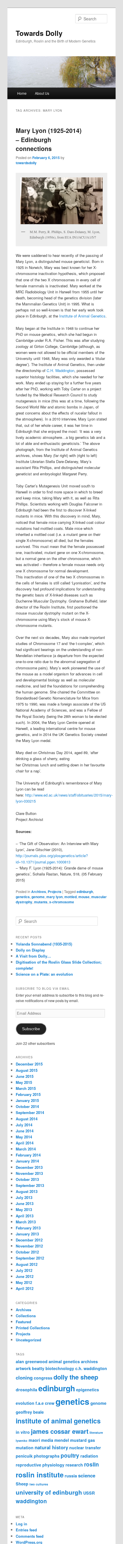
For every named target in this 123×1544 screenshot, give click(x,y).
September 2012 (30, 1258)
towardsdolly (26, 162)
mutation (24, 1447)
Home (22, 93)
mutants (40, 901)
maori (34, 1440)
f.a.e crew (44, 1403)
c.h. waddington (91, 1368)
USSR (89, 1493)
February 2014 (28, 1155)
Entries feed (26, 1530)
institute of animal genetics (58, 1420)
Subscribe (31, 1029)
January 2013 (27, 1234)
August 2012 (26, 1264)
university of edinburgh (49, 1492)
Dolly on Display (30, 950)
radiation (89, 1456)
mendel (61, 1440)
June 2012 (24, 1276)
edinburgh (85, 891)
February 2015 (28, 1094)
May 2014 (24, 1137)
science (86, 1475)
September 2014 (30, 1112)
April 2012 (24, 1288)
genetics (23, 896)
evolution (25, 1403)
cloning (24, 1377)
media (47, 1440)
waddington (31, 1501)
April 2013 (24, 1215)
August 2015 (26, 1070)
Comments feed (29, 1536)
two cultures (38, 1484)
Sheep (22, 1484)
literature (96, 1432)
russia (71, 1476)
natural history (51, 1447)
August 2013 (26, 1191)
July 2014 (24, 1125)
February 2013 (28, 1228)
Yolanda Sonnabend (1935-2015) (44, 944)
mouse (84, 896)
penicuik (24, 1456)
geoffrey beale (30, 1412)
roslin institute (40, 1474)
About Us (42, 93)
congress (43, 1378)
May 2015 (24, 1082)
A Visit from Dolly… (33, 956)
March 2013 (26, 1222)
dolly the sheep (75, 1377)
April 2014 (24, 1143)
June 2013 (24, 1203)
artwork (23, 1368)
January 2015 (27, 1100)
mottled (70, 896)
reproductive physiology (40, 1465)
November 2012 (29, 1246)
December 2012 (29, 1240)
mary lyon (54, 896)
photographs (46, 1456)
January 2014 (27, 1161)
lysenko (21, 1440)
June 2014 (24, 1131)
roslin (91, 1464)
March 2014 (26, 1149)
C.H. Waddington (60, 370)
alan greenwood (31, 1361)
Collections (26, 1315)
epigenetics (87, 1389)
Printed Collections (33, 1327)
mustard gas (82, 1440)
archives (89, 1361)
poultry (70, 1455)
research (74, 1465)
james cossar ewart (59, 1431)
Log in (21, 1523)
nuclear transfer (85, 1447)
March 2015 (26, 1088)
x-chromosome (61, 901)
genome (38, 896)
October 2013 (27, 1179)
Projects (54, 891)
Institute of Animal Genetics (82, 316)
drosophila (26, 1389)
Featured (23, 1321)
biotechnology (59, 1368)
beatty (38, 1368)
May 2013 (24, 1209)
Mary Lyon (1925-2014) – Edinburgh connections (49, 139)
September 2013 (30, 1185)
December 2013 (29, 1167)
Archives (38, 891)
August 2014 (26, 1118)
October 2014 (27, 1106)
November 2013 (29, 1173)
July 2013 (24, 1197)
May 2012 (24, 1282)
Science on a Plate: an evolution (44, 974)
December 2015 (29, 1064)
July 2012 (24, 1270)
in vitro (23, 1432)
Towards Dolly (39, 33)
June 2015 (24, 1076)
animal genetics (64, 1361)
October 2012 (27, 1252)
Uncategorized (28, 1339)
